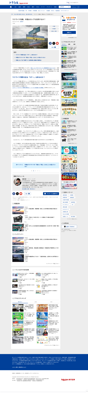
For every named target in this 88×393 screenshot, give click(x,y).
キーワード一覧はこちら (71, 219)
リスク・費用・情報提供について (19, 367)
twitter (53, 43)
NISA (37, 7)
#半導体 (30, 10)
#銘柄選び (72, 197)
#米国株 (48, 10)
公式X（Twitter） (70, 226)
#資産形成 (65, 197)
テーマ (42, 7)
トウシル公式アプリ (74, 2)
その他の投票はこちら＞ (72, 37)
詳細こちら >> (21, 198)
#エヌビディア (66, 209)
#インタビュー (66, 204)
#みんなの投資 (66, 214)
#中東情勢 (35, 10)
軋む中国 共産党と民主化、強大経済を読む (23, 14)
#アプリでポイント (65, 10)
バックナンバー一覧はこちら (52, 263)
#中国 (54, 26)
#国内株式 (65, 195)
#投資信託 (57, 10)
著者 (55, 7)
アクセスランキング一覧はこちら (51, 345)
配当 (29, 7)
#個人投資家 (65, 202)
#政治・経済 (54, 31)
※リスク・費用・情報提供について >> (21, 200)
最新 (20, 7)
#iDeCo (52, 10)
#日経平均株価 (21, 10)
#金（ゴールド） (41, 10)
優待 (33, 7)
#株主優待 (73, 216)
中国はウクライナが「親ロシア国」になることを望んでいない (30, 57)
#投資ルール (65, 216)
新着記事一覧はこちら (72, 143)
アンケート (49, 7)
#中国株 (54, 28)
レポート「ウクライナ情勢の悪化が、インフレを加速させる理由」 (28, 87)
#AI (26, 10)
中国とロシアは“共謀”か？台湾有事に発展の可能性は (28, 60)
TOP (12, 14)
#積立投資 (65, 207)
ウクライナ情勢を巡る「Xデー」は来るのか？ (27, 54)
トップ (11, 7)
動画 (24, 7)
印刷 (52, 47)
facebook (50, 43)
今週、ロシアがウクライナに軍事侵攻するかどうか (42, 68)
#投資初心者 (65, 211)
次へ (40, 171)
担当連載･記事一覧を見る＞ (28, 188)
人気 (15, 7)
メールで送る (57, 43)
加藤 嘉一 (22, 21)
